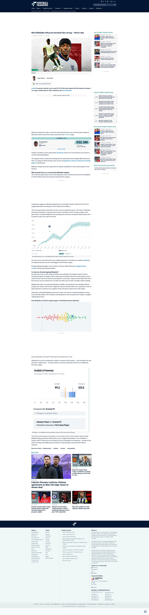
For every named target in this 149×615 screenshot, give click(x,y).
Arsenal (33, 88)
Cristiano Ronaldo (35, 558)
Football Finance (47, 8)
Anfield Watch (94, 599)
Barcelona (47, 550)
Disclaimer (107, 604)
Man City (47, 537)
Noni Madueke (67, 90)
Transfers (57, 8)
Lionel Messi (34, 554)
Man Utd (47, 534)
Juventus (47, 545)
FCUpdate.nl (94, 594)
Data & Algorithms (55, 604)
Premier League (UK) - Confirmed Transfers (73, 549)
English (114, 1)
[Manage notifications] (145, 611)
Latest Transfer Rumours (69, 534)
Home (33, 8)
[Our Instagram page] (103, 1)
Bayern (47, 556)
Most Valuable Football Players (70, 556)
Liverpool (47, 541)
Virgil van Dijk (34, 541)
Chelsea (67, 134)
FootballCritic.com (109, 592)
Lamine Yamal (34, 562)
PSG (46, 554)
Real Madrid (48, 549)
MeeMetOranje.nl (109, 599)
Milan (46, 547)
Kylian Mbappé (35, 556)
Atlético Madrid (49, 558)
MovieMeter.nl (94, 596)
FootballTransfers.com (97, 592)
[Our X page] (105, 1)
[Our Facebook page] (101, 1)
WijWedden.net (95, 598)
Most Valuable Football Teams (70, 558)
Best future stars (67, 560)
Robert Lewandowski (36, 552)
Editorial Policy (82, 604)
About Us (36, 604)
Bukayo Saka (34, 543)
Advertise (47, 604)
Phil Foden (33, 536)
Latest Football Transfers (69, 532)
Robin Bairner (41, 78)
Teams (77, 8)
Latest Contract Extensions (69, 536)
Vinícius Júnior (34, 560)
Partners (42, 604)
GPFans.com (108, 594)
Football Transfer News (36, 11)
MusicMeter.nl (108, 596)
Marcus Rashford (35, 547)
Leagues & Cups (68, 8)
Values (91, 8)
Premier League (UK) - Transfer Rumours (73, 552)
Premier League (46, 11)
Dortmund (47, 543)
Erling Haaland (34, 532)
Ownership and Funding (72, 604)
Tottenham (48, 536)
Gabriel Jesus (34, 534)
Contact (63, 604)
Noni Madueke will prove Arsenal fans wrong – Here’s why (63, 11)
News (38, 8)
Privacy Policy (100, 604)
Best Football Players (68, 554)
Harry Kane (34, 550)
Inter (46, 552)
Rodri (32, 549)
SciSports (93, 547)
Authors (113, 604)
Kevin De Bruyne (35, 537)
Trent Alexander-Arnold (37, 539)
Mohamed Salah (35, 545)
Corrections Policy (91, 604)
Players (84, 8)
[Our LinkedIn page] (107, 1)
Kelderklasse (108, 598)
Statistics (98, 8)
